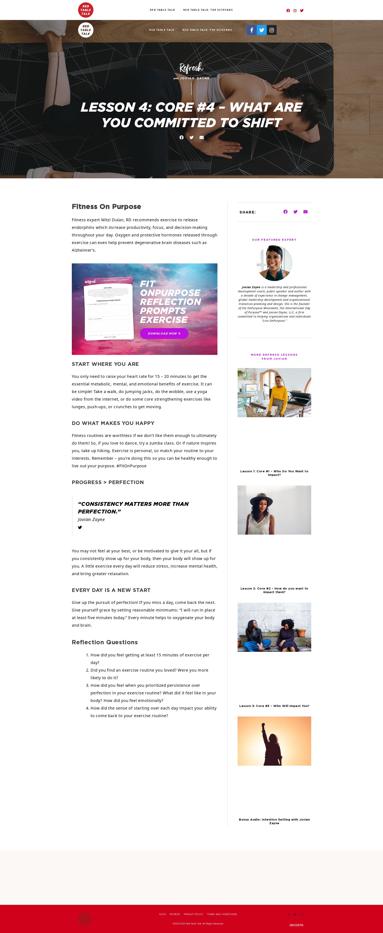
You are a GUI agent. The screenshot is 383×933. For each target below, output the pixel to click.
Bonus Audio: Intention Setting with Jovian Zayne (274, 821)
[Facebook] (288, 10)
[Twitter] (302, 10)
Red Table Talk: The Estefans (208, 10)
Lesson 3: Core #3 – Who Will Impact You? (274, 706)
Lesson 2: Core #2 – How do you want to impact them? (274, 590)
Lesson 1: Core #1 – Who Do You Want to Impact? (274, 472)
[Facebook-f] (252, 30)
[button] (181, 137)
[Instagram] (295, 10)
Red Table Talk (162, 10)
